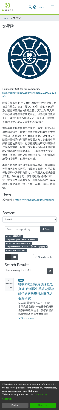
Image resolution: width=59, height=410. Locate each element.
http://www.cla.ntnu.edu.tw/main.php (34, 200)
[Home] (7, 7)
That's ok (42, 405)
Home (6, 18)
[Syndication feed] (50, 271)
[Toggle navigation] (52, 7)
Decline (15, 405)
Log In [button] (41, 7)
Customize (7, 398)
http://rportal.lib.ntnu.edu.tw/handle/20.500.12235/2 (29, 94)
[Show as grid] (14, 257)
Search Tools (45, 257)
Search (48, 229)
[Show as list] (8, 257)
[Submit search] (30, 7)
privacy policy (40, 394)
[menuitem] (35, 7)
